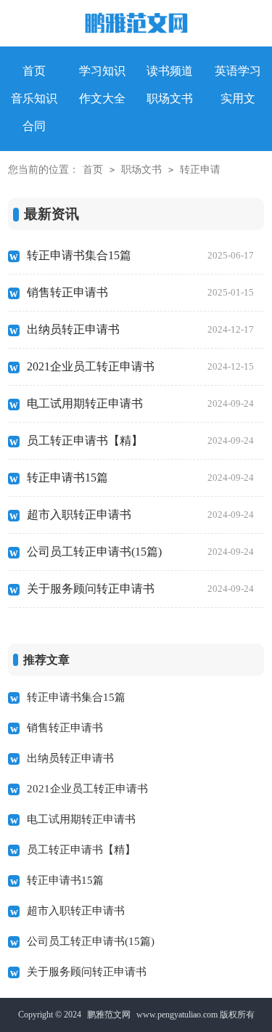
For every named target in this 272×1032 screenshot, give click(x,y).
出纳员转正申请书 (140, 329)
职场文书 (170, 98)
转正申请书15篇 (140, 477)
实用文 (238, 98)
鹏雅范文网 (109, 1014)
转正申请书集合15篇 (140, 255)
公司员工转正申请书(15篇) (140, 551)
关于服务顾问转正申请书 (140, 588)
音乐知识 (34, 98)
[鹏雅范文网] (136, 26)
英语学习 (238, 71)
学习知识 (102, 71)
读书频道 (170, 71)
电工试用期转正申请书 (140, 403)
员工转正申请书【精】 (140, 440)
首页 (93, 169)
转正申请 (200, 169)
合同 (34, 126)
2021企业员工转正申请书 (140, 366)
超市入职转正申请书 (140, 514)
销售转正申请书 (140, 292)
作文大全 (102, 98)
